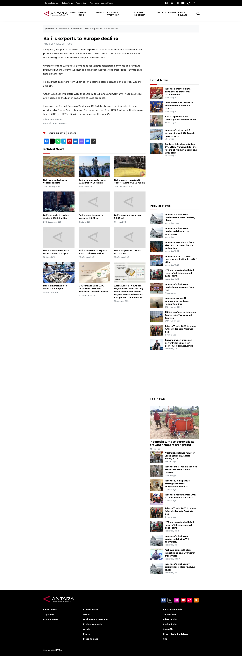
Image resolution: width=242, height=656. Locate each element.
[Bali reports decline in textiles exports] (59, 166)
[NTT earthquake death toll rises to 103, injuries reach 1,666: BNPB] (156, 274)
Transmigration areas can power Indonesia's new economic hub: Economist (179, 343)
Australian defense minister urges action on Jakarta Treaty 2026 (180, 456)
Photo (172, 12)
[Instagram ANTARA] (177, 3)
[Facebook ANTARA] (166, 3)
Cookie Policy (170, 624)
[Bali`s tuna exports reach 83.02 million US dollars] (94, 166)
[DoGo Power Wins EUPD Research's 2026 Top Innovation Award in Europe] (94, 272)
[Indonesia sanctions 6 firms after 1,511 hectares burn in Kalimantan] (156, 246)
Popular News (81, 3)
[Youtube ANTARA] (183, 3)
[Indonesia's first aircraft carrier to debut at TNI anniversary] (156, 232)
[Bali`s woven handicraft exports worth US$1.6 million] (130, 166)
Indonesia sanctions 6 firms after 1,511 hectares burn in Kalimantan (179, 245)
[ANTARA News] (55, 13)
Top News (94, 3)
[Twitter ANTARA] (171, 3)
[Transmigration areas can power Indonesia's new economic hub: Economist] (156, 344)
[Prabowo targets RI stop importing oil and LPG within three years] (156, 554)
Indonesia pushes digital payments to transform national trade (178, 92)
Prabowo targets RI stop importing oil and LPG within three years (180, 553)
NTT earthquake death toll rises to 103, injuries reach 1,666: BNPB (179, 273)
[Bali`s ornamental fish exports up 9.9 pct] (59, 272)
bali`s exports (56, 133)
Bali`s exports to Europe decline (101, 28)
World (100, 12)
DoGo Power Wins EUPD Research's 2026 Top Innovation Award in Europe (93, 289)
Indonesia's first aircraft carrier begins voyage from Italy (179, 287)
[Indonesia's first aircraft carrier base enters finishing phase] (156, 218)
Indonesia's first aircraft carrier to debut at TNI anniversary (177, 231)
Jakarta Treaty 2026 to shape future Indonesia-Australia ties (180, 329)
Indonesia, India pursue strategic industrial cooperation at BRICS (177, 483)
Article (161, 12)
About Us (168, 629)
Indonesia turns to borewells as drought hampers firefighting (172, 443)
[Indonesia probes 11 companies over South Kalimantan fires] (156, 302)
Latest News (67, 3)
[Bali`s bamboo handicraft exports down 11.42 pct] (59, 237)
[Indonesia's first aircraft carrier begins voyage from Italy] (156, 288)
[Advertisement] (174, 55)
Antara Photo (107, 3)
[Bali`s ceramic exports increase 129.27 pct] (94, 201)
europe (72, 133)
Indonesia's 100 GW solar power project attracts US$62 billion (181, 259)
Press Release (182, 13)
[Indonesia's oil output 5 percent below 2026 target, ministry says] (156, 134)
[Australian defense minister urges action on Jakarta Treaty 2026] (156, 457)
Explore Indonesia (139, 13)
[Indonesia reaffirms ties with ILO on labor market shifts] (156, 498)
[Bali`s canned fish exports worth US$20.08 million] (94, 237)
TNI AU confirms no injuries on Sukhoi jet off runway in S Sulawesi (181, 315)
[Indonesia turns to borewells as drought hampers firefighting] (174, 422)
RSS (165, 639)
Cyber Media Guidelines (175, 634)
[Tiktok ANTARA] (188, 3)
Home (73, 12)
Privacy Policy (170, 619)
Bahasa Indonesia (52, 3)
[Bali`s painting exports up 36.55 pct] (130, 201)
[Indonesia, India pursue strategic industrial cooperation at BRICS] (156, 484)
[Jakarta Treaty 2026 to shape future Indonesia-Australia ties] (156, 330)
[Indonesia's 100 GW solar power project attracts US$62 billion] (156, 260)
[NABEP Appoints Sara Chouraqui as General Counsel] (156, 120)
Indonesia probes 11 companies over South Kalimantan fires (177, 301)
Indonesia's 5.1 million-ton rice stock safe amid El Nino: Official (181, 469)
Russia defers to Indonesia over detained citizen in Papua (179, 105)
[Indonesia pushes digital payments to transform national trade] (156, 92)
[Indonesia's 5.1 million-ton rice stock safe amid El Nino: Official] (156, 471)
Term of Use (169, 614)
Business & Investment (112, 13)
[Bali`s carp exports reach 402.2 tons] (130, 237)
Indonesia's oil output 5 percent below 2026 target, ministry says (180, 133)
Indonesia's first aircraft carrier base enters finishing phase (180, 217)
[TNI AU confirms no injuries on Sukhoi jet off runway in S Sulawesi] (156, 316)
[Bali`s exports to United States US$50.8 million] (59, 201)
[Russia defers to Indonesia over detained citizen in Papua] (156, 106)
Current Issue (83, 13)
